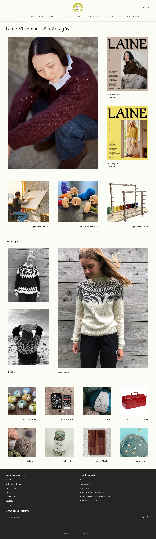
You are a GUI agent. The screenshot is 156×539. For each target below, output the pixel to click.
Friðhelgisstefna (11, 496)
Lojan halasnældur (87, 226)
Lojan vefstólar (38, 226)
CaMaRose (28, 419)
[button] (8, 7)
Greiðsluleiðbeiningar (13, 484)
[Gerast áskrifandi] (44, 517)
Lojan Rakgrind (138, 226)
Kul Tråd (67, 461)
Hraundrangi (12, 369)
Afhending (9, 501)
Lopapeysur (63, 372)
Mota (105, 419)
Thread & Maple (100, 461)
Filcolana (29, 461)
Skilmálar (9, 492)
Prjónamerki (139, 461)
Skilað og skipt (11, 488)
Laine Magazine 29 (114, 164)
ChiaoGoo (66, 419)
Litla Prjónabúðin (75, 534)
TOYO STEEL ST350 (136, 419)
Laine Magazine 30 (114, 94)
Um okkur (9, 480)
